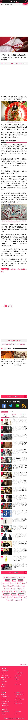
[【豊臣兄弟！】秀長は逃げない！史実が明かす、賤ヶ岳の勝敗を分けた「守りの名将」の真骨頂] (6, 437)
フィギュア (21, 594)
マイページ (4, 699)
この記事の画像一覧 (14, 341)
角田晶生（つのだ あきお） (16, 63)
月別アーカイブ (18, 701)
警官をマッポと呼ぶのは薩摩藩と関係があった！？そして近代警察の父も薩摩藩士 (20, 362)
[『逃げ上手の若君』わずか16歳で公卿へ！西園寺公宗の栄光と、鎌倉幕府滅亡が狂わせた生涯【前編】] (6, 567)
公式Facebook (4, 406)
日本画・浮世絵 (19, 673)
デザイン (17, 591)
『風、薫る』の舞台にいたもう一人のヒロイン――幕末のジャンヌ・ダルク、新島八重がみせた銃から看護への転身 (19, 421)
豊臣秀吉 (15, 594)
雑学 (23, 344)
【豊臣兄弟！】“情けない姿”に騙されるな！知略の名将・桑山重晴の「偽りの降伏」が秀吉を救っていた (19, 428)
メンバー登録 (25, 4)
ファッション (5, 675)
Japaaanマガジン (19, 692)
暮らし (3, 684)
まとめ (17, 670)
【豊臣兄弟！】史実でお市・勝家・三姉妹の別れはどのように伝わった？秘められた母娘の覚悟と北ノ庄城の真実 (19, 527)
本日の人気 (4, 703)
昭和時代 (17, 597)
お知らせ (4, 694)
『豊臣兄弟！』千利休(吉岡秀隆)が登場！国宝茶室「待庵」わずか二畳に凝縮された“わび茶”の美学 (19, 444)
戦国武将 (21, 580)
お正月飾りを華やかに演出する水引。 (14, 122)
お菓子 (24, 583)
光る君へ (24, 597)
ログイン (20, 4)
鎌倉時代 (11, 597)
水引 (9, 344)
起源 (18, 344)
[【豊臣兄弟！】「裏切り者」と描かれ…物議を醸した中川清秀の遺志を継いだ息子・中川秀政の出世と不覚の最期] (6, 498)
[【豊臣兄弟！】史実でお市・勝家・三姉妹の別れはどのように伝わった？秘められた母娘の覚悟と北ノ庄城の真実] (6, 529)
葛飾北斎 (10, 600)
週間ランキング (19, 703)
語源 (14, 344)
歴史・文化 (18, 684)
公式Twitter (10, 406)
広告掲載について (6, 697)
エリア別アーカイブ (6, 701)
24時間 (5, 415)
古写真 (3, 686)
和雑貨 (17, 677)
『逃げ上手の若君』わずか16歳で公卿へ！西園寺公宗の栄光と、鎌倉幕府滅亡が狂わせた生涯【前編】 (19, 566)
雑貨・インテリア (4, 63)
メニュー (1, 1)
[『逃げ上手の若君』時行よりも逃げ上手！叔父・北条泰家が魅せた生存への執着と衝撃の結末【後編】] (6, 506)
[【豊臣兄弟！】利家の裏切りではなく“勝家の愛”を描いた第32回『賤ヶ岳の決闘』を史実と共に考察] (6, 460)
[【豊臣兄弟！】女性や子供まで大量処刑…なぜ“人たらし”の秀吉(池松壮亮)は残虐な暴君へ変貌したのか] (6, 490)
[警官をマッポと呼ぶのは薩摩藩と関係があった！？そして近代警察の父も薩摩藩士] (20, 355)
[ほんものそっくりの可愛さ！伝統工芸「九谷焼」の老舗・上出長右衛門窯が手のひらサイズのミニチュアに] (6, 513)
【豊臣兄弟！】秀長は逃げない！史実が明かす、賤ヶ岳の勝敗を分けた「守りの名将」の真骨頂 (19, 436)
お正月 (4, 344)
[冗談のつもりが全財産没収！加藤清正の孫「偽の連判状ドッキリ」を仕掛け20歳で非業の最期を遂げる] (6, 544)
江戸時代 (7, 577)
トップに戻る (24, 664)
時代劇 (16, 586)
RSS (24, 406)
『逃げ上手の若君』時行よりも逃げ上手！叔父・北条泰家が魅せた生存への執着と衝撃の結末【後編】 (19, 505)
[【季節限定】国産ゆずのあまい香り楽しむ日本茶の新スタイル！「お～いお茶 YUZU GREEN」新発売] (6, 559)
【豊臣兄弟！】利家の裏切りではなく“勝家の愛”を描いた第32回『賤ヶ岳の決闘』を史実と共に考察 (19, 459)
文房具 (23, 591)
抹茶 (12, 591)
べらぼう (8, 589)
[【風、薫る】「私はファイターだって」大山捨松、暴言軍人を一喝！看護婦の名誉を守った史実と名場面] (6, 475)
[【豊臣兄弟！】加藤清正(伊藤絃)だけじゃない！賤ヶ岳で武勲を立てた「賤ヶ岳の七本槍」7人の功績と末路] (6, 452)
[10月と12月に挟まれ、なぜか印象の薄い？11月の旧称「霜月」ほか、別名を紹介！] (7, 355)
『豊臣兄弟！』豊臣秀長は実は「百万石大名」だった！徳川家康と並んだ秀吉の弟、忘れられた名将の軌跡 (19, 550)
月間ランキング (5, 706)
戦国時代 (14, 577)
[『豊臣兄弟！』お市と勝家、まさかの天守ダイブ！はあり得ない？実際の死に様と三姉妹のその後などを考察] (6, 536)
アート (3, 673)
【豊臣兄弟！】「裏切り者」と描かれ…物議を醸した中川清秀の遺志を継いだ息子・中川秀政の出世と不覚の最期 (19, 497)
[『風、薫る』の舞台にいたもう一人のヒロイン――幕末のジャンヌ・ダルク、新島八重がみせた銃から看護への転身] (6, 422)
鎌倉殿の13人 (18, 600)
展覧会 (4, 597)
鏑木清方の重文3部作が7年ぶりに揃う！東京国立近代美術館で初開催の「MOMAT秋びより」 (19, 520)
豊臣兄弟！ (7, 594)
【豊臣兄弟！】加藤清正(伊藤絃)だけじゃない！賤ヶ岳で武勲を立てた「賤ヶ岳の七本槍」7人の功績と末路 (19, 451)
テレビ (22, 586)
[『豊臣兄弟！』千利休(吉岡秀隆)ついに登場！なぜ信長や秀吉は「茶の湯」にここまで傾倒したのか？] (6, 483)
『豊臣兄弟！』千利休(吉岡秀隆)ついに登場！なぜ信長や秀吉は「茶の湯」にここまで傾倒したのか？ (19, 482)
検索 (26, 1)
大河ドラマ (21, 577)
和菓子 (17, 679)
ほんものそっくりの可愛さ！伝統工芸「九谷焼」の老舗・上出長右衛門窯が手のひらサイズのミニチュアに (19, 512)
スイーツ (14, 583)
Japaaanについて (19, 694)
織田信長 (15, 589)
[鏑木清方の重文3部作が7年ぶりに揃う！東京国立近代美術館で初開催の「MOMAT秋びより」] (6, 521)
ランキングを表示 (13, 573)
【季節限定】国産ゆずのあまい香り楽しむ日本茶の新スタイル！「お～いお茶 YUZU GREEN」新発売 (19, 558)
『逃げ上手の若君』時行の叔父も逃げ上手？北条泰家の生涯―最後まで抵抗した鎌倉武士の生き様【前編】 (19, 466)
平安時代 (8, 580)
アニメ (14, 580)
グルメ (3, 679)
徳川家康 (6, 591)
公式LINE (17, 406)
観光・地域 (4, 682)
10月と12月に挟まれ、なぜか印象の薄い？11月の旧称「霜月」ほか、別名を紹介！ (7, 362)
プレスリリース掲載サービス (14, 396)
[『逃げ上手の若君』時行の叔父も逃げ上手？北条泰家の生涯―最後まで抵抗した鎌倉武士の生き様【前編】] (6, 468)
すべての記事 (5, 670)
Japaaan (14, 1)
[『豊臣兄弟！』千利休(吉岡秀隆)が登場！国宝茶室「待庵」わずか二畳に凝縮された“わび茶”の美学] (6, 445)
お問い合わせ (18, 697)
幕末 (6, 586)
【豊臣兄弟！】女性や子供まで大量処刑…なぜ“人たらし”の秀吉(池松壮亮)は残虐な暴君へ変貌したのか (19, 489)
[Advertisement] (14, 21)
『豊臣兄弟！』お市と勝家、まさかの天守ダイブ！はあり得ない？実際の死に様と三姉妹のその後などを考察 (19, 535)
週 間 (14, 415)
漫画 (11, 586)
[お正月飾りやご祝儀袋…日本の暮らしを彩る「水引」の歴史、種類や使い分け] (14, 45)
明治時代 (21, 589)
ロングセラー (6, 583)
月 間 (22, 415)
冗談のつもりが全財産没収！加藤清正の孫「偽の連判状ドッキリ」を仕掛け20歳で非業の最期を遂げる (19, 543)
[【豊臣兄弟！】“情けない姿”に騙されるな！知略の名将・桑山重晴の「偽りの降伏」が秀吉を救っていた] (6, 429)
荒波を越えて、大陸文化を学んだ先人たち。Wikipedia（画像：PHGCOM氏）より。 (14, 221)
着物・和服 (18, 675)
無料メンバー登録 (19, 699)
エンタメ (17, 682)
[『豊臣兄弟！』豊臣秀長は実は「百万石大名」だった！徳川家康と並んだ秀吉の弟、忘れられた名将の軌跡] (6, 551)
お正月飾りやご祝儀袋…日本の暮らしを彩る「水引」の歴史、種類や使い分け (14, 57)
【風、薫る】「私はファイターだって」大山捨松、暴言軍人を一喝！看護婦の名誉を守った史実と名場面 (19, 474)
